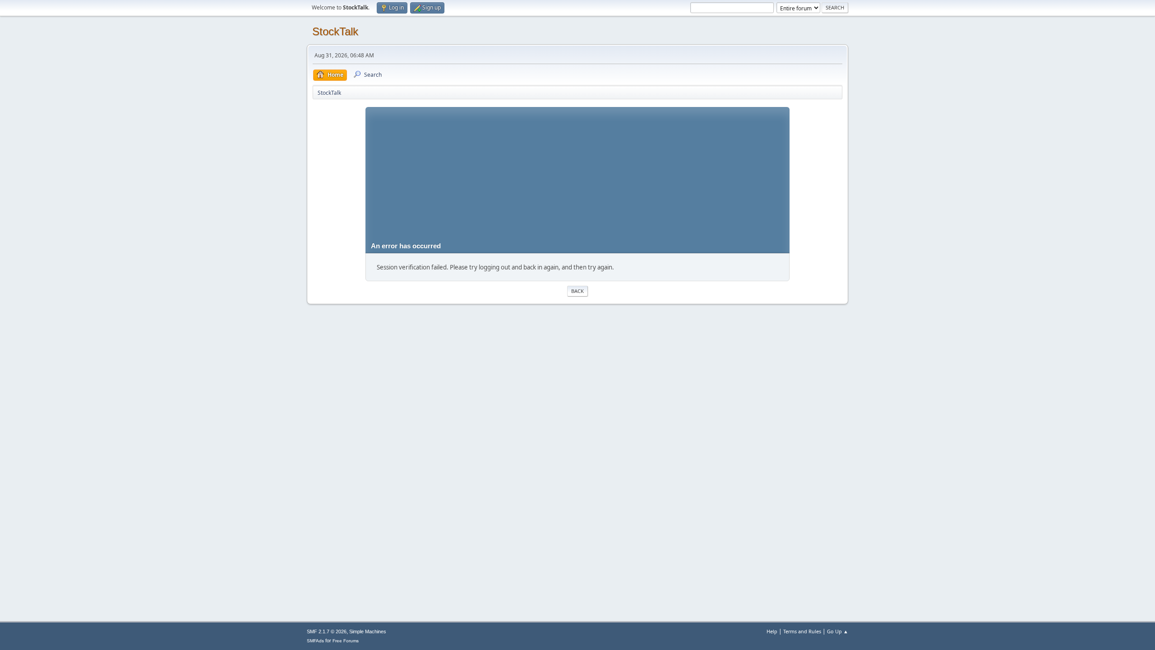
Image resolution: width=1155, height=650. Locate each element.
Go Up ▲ (837, 631)
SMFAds (315, 640)
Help (772, 631)
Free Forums (346, 640)
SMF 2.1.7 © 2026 (326, 631)
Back (577, 291)
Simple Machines (367, 631)
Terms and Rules (802, 631)
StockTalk (335, 31)
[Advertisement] (578, 170)
